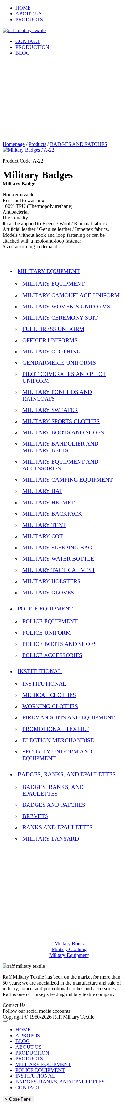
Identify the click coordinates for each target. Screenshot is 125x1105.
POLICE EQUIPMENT (45, 608)
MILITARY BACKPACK (52, 514)
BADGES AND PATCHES (78, 144)
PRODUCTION (32, 47)
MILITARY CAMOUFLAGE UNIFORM (71, 295)
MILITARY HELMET (48, 502)
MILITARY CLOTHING (51, 351)
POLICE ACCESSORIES (52, 655)
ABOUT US (28, 13)
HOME (23, 8)
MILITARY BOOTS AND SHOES (63, 432)
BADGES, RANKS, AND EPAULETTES (67, 774)
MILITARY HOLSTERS (51, 581)
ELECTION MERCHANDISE (58, 740)
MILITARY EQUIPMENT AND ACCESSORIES (60, 465)
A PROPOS (27, 1035)
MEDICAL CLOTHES (49, 695)
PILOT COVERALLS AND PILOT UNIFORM (64, 377)
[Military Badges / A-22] (28, 150)
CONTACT (27, 41)
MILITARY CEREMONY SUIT (60, 318)
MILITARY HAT (42, 491)
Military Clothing (69, 949)
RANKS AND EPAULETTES (57, 827)
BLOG (22, 53)
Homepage (14, 144)
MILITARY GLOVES (48, 592)
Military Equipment (69, 955)
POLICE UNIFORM (46, 632)
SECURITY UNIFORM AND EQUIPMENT (57, 755)
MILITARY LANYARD (50, 838)
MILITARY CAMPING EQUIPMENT (67, 480)
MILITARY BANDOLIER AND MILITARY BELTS (60, 447)
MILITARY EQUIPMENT (49, 271)
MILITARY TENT (44, 525)
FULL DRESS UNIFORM (53, 329)
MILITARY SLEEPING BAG (57, 547)
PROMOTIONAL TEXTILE (55, 729)
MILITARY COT (42, 536)
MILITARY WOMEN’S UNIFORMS (66, 306)
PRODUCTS (29, 19)
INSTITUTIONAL (40, 671)
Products (37, 144)
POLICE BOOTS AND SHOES (59, 644)
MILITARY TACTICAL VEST (58, 570)
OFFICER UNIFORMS (50, 340)
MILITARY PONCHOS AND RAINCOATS (57, 395)
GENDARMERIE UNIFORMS (59, 363)
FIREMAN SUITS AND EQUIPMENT (68, 717)
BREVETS (35, 816)
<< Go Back (15, 257)
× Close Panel (18, 1099)
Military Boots (69, 943)
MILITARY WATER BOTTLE (58, 559)
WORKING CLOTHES (50, 706)
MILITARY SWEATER (50, 410)
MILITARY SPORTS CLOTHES (61, 421)
